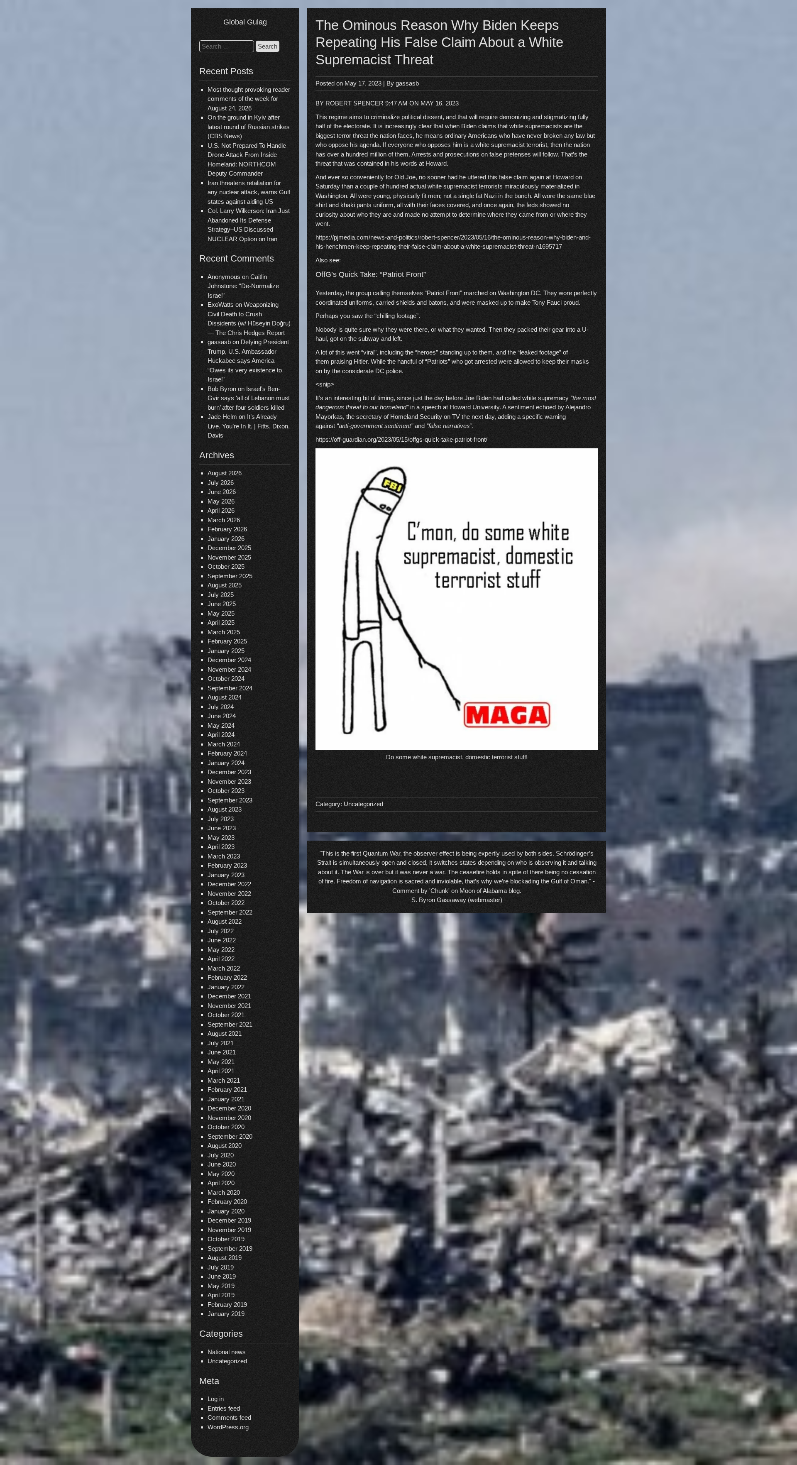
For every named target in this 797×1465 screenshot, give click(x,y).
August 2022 (225, 921)
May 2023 (221, 837)
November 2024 (229, 669)
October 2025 (226, 566)
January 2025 (226, 650)
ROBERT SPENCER (354, 103)
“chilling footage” (396, 315)
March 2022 (224, 968)
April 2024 (221, 734)
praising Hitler (349, 361)
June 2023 (222, 828)
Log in (216, 1398)
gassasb (407, 83)
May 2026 (221, 501)
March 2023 (224, 856)
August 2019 (225, 1257)
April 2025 (221, 622)
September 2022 (230, 912)
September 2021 (230, 1024)
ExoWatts (221, 304)
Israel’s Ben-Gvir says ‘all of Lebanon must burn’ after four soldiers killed (249, 398)
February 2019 (227, 1304)
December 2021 (229, 996)
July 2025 (221, 594)
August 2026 (225, 473)
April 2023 (221, 846)
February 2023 (227, 865)
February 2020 (227, 1201)
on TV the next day (468, 416)
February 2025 (227, 641)
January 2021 (226, 1099)
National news (227, 1351)
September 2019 (230, 1248)
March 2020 (224, 1192)
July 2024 (221, 706)
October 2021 (226, 1014)
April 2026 (221, 510)
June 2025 (222, 603)
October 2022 (226, 902)
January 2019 (226, 1313)
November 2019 (229, 1229)
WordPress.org (228, 1427)
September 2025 (230, 576)
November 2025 (229, 557)
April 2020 (221, 1182)
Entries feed (224, 1408)
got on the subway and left (365, 338)
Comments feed (229, 1417)
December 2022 (229, 884)
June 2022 (222, 940)
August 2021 (225, 1033)
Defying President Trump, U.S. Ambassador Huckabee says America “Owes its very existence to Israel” (248, 360)
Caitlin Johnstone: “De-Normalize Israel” (243, 286)
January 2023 (226, 874)
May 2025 (221, 613)
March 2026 (224, 519)
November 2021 (229, 1005)
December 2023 (229, 771)
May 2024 (221, 725)
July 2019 (221, 1267)
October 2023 (226, 790)
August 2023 (225, 809)
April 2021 (221, 1070)
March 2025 (224, 632)
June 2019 (222, 1276)
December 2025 (229, 547)
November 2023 (229, 781)
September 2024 (230, 688)
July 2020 (221, 1155)
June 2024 (222, 715)
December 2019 (229, 1220)
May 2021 (221, 1061)
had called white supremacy (531, 397)
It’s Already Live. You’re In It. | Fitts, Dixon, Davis (249, 426)
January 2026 (226, 538)
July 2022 (221, 930)
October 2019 (226, 1238)
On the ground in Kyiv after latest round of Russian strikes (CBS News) (249, 126)
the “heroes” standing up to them (449, 352)
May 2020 (221, 1173)
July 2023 (221, 818)
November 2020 (229, 1117)
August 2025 (225, 585)
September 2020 (230, 1136)
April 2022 (221, 958)
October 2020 (226, 1126)
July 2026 (221, 482)
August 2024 (225, 697)
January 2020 (226, 1211)
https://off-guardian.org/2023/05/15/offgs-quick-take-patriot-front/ (401, 439)
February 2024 (227, 753)
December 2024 (229, 659)
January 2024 (226, 762)
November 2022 (229, 893)
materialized (556, 186)
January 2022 (226, 987)
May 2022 (221, 949)
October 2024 (226, 678)
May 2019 (221, 1285)
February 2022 (227, 977)
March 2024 (224, 744)
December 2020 (229, 1108)
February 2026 (227, 529)
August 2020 (225, 1145)
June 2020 (222, 1164)
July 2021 (221, 1043)
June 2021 (222, 1052)
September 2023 (230, 800)
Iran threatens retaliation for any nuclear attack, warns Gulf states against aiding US (249, 192)
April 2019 (221, 1295)
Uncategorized (227, 1361)
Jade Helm (222, 416)
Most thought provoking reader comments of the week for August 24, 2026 (249, 99)
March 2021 (224, 1080)
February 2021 (227, 1089)
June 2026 (222, 491)
